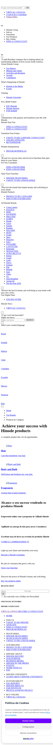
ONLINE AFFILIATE (15, 140)
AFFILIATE (11, 625)
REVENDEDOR (13, 142)
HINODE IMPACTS (15, 686)
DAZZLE (10, 210)
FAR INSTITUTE (13, 688)
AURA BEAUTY (13, 253)
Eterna (8, 256)
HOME (9, 616)
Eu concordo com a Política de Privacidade (21, 596)
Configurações (28, 727)
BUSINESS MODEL (15, 661)
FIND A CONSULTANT (16, 41)
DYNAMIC (11, 244)
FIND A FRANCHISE (15, 167)
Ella (7, 267)
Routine (9, 228)
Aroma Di (10, 281)
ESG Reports (11, 106)
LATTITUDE (12, 246)
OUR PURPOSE (13, 658)
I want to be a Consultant (16, 14)
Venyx (8, 263)
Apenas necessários (28, 733)
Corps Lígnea (11, 207)
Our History (11, 68)
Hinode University (13, 97)
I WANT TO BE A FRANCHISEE (20, 180)
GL (7, 276)
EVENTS (10, 665)
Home (8, 410)
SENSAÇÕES (12, 251)
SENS (8, 233)
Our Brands (11, 415)
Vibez (8, 274)
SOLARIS (10, 230)
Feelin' (9, 235)
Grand (8, 258)
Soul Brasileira (12, 279)
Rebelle (9, 269)
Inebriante (10, 249)
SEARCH (29, 320)
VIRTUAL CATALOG (15, 12)
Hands (8, 221)
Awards (9, 75)
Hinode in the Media (14, 86)
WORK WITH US (14, 668)
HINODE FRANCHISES (17, 178)
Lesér (8, 260)
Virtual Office (11, 17)
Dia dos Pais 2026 (13, 283)
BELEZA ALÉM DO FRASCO (19, 690)
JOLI (8, 242)
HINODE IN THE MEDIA (17, 663)
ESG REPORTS (13, 683)
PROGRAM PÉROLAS (16, 151)
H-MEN (9, 219)
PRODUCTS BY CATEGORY (19, 196)
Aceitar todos (28, 721)
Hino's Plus (10, 216)
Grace (8, 223)
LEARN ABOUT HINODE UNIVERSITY (24, 677)
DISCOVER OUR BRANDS (18, 199)
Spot (8, 272)
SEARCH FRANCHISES (17, 638)
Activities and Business (15, 73)
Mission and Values (14, 71)
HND (8, 212)
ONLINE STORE (13, 299)
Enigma (9, 265)
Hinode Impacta (12, 108)
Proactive (10, 240)
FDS (8, 670)
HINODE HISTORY (15, 656)
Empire (9, 226)
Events (9, 89)
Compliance (11, 78)
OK (27, 8)
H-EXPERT (11, 214)
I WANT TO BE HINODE (17, 622)
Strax (8, 237)
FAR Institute (11, 111)
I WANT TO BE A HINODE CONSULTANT (25, 138)
